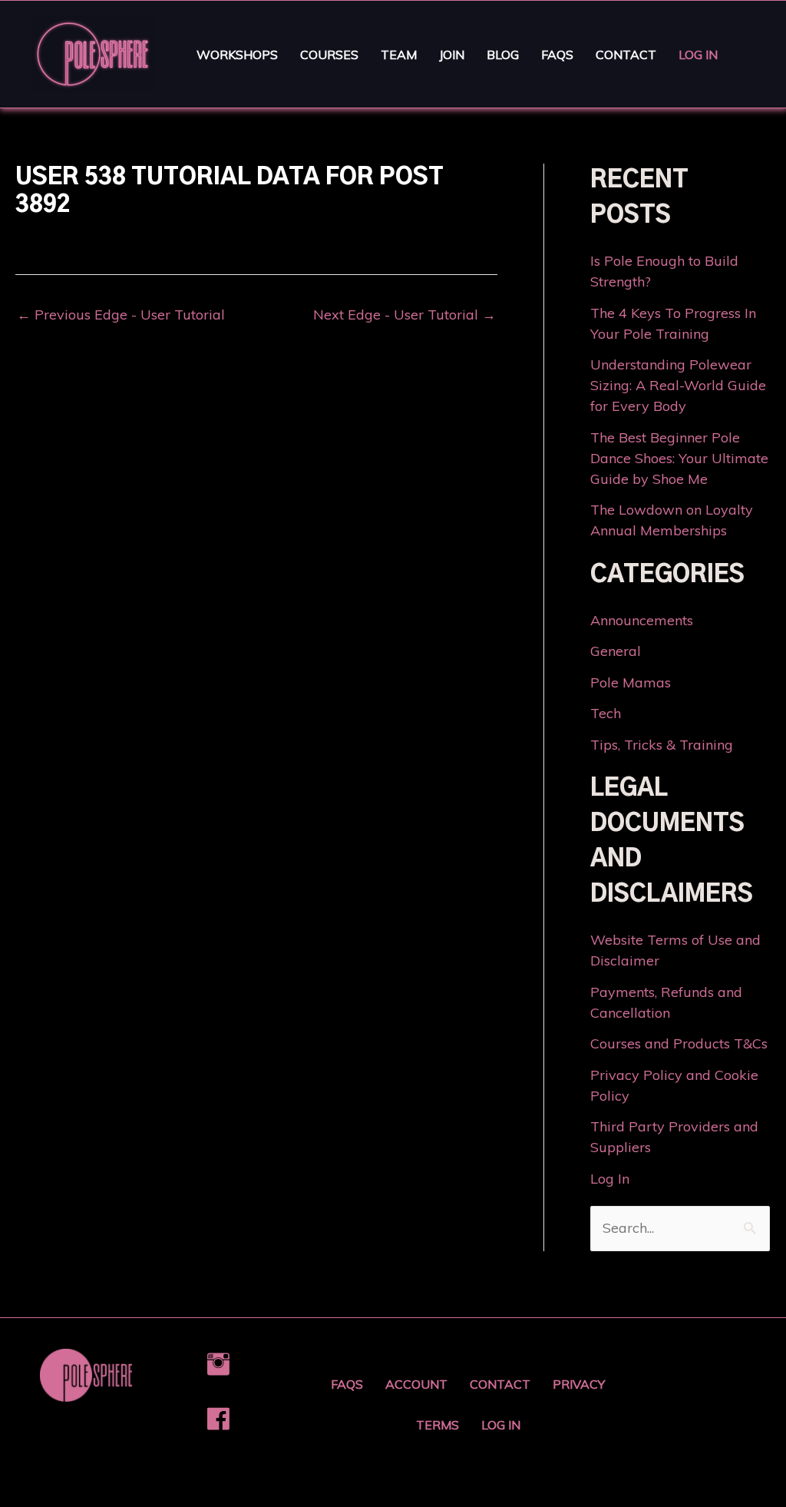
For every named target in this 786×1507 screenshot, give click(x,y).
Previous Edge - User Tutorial (121, 315)
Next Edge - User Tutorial (404, 315)
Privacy (579, 1384)
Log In (698, 54)
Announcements (641, 620)
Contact (626, 54)
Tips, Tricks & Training (661, 745)
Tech (605, 713)
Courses (329, 54)
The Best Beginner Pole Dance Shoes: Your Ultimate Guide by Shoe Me (679, 458)
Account (416, 1384)
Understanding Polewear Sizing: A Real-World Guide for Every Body (678, 385)
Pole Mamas (630, 682)
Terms (437, 1424)
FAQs (557, 54)
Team (399, 54)
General (615, 651)
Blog (503, 54)
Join (451, 54)
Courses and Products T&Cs (679, 1043)
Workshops (237, 54)
